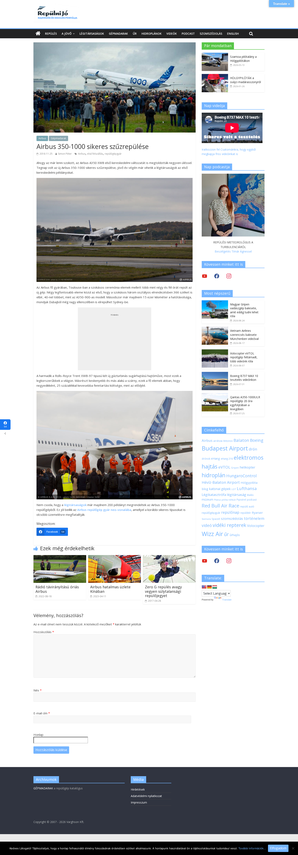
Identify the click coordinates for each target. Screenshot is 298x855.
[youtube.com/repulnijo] (204, 561)
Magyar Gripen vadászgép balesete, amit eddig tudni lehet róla (244, 310)
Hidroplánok (151, 33)
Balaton (241, 440)
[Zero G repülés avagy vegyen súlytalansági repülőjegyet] (169, 557)
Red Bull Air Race (220, 505)
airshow (217, 441)
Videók (171, 33)
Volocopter (255, 525)
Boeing (256, 440)
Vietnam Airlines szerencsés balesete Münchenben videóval (244, 334)
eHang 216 (227, 458)
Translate (227, 599)
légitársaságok (75, 505)
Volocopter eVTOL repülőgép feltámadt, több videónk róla (243, 357)
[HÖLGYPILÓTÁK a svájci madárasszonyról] (215, 76)
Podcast (188, 33)
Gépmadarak (118, 33)
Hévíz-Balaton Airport (221, 482)
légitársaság (236, 494)
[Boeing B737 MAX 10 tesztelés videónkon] (215, 374)
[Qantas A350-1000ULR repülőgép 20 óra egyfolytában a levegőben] (215, 395)
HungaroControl (241, 475)
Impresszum (139, 802)
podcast (252, 499)
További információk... (252, 848)
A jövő (67, 33)
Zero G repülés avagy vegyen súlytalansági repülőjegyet (163, 591)
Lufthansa (247, 488)
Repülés (51, 33)
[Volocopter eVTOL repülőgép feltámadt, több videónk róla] (215, 351)
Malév (250, 495)
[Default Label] (229, 561)
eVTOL (224, 467)
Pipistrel (241, 499)
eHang (215, 458)
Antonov (228, 440)
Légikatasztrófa (214, 494)
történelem (254, 518)
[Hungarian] (214, 587)
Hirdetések (138, 789)
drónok (206, 458)
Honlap (38, 735)
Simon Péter (65, 153)
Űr (135, 33)
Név (37, 690)
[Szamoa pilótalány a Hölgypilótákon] (215, 55)
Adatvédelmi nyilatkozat (146, 796)
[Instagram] (229, 276)
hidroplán (213, 475)
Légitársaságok (91, 33)
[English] (204, 587)
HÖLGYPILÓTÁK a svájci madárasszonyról (245, 80)
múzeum (207, 499)
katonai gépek (220, 489)
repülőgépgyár (113, 153)
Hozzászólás (43, 632)
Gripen (235, 467)
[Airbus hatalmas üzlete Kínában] (114, 557)
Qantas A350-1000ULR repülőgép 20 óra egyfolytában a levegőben (245, 403)
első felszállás (95, 153)
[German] (209, 587)
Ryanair (257, 512)
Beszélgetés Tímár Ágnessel (233, 251)
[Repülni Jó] (56, 6)
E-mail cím (41, 713)
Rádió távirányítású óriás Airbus (57, 589)
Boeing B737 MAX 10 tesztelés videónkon (244, 378)
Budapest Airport (225, 448)
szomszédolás (232, 518)
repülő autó (247, 506)
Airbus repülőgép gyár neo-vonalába (104, 510)
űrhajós (235, 535)
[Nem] (293, 848)
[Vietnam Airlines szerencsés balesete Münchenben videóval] (215, 329)
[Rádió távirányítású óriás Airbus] (59, 557)
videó (207, 525)
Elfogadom (278, 848)
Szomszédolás (211, 33)
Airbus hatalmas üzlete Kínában (110, 589)
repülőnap (230, 512)
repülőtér (245, 513)
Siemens (206, 519)
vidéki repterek (229, 525)
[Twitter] (204, 276)
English (233, 33)
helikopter (247, 467)
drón (253, 449)
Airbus (42, 138)
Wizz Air (212, 534)
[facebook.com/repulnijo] (217, 561)
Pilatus (217, 499)
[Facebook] (217, 276)
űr (226, 534)
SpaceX (216, 518)
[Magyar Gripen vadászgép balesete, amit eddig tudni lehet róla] (215, 302)
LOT (234, 489)
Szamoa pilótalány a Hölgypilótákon (243, 59)
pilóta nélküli (229, 499)
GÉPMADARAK (43, 788)
